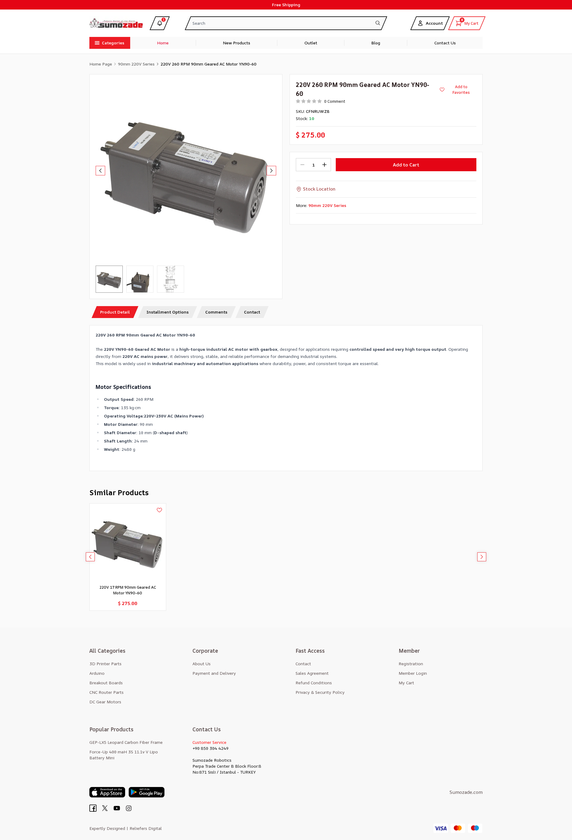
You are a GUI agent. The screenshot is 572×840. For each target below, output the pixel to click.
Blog (375, 43)
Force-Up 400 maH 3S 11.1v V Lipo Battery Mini (123, 754)
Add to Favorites (461, 89)
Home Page (100, 64)
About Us (201, 663)
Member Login (413, 673)
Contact (303, 663)
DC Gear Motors (105, 702)
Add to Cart (406, 164)
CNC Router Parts (106, 692)
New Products (236, 43)
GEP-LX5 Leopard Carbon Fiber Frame (126, 742)
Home (163, 43)
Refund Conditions (314, 682)
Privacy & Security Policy (320, 692)
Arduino (97, 673)
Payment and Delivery (214, 673)
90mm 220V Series (136, 64)
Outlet (310, 43)
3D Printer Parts (105, 663)
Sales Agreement (312, 673)
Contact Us (445, 43)
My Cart (406, 682)
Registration (411, 663)
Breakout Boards (106, 682)
